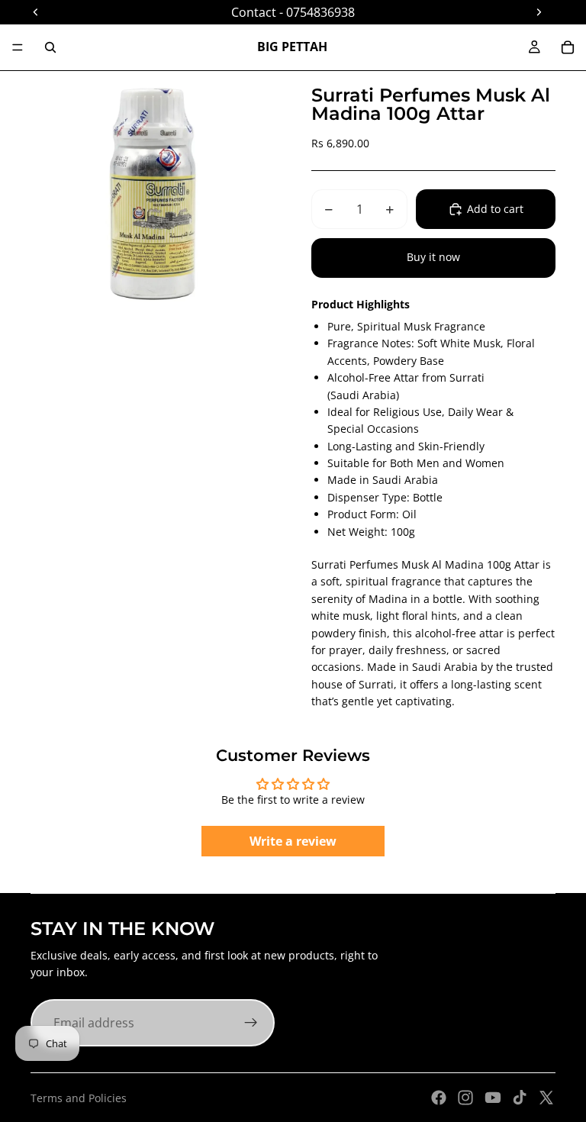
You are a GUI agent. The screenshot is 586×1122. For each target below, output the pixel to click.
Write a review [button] (293, 841)
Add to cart (495, 209)
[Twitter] (546, 1097)
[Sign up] (251, 1023)
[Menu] (17, 47)
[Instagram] (465, 1097)
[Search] (50, 47)
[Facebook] (439, 1097)
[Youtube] (493, 1097)
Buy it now (433, 257)
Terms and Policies (79, 1098)
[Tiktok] (519, 1097)
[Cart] (567, 47)
